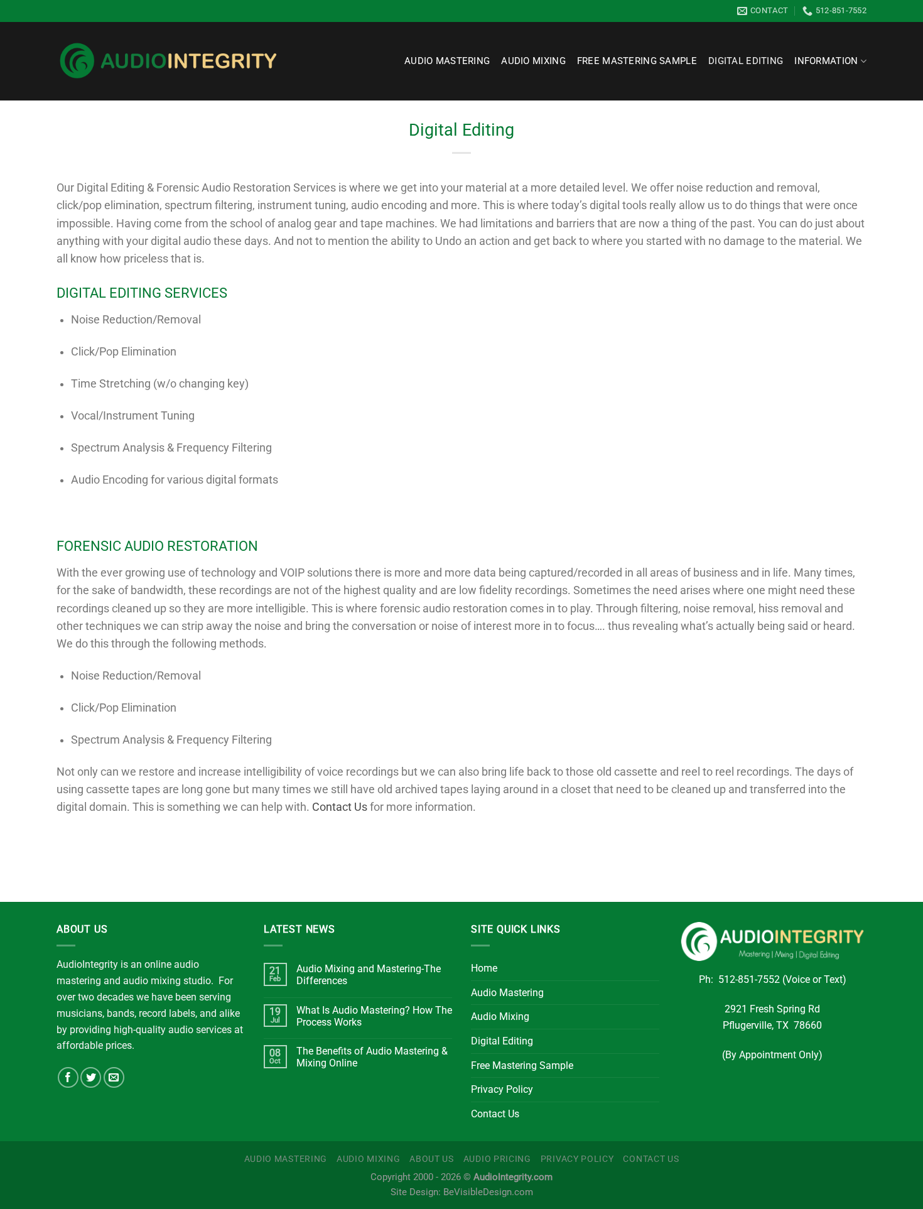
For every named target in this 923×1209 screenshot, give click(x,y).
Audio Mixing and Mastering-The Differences (368, 975)
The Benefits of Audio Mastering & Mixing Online (372, 1057)
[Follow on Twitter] (90, 1077)
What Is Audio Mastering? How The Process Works (374, 1016)
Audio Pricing (497, 1159)
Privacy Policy (502, 1089)
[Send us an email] (114, 1077)
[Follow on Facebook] (68, 1077)
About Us (431, 1159)
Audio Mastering (447, 61)
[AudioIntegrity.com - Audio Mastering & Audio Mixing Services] (169, 61)
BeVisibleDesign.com (488, 1192)
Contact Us (339, 807)
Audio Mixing (533, 61)
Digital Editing (745, 61)
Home (484, 968)
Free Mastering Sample (637, 61)
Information (826, 61)
